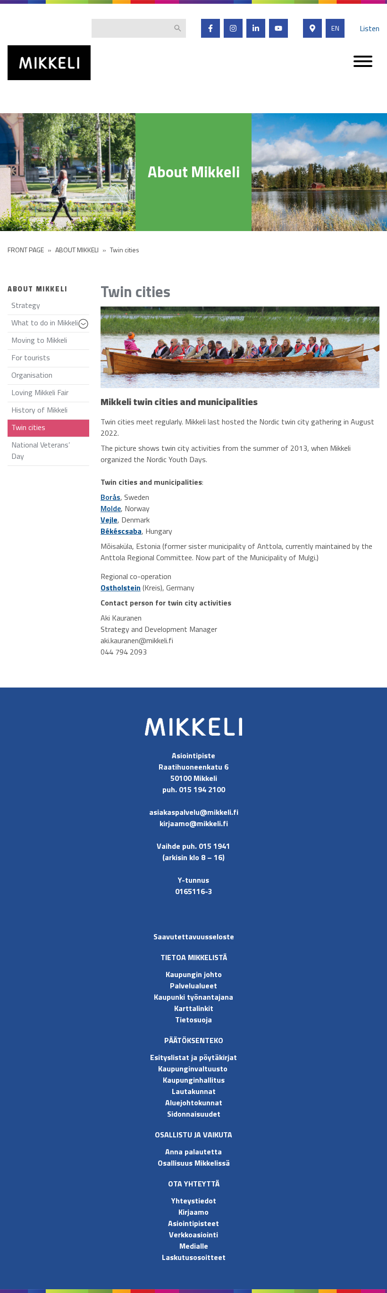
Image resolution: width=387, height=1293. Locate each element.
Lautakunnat (194, 1091)
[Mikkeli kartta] (312, 28)
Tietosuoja (193, 1019)
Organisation (31, 375)
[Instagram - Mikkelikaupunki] (233, 28)
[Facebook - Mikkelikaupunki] (210, 28)
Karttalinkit (193, 1008)
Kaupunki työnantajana (193, 997)
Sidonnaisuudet (193, 1113)
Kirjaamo (193, 1212)
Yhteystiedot (193, 1200)
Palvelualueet (193, 985)
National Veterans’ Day (40, 450)
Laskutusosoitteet (194, 1257)
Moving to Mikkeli (39, 340)
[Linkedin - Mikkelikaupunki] (255, 28)
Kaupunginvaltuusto (193, 1068)
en (335, 28)
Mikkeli (18, 82)
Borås (110, 497)
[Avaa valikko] (362, 66)
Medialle (193, 1246)
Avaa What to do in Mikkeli (84, 328)
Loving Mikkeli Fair (39, 392)
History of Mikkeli (39, 409)
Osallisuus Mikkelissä (194, 1163)
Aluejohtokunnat (193, 1102)
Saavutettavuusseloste (193, 936)
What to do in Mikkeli (50, 324)
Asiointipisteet (193, 1223)
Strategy (25, 305)
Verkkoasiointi (193, 1234)
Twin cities (28, 427)
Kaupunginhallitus (194, 1080)
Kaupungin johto (194, 974)
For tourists (30, 357)
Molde (111, 508)
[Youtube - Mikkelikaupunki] (278, 28)
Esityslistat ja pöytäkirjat (193, 1057)
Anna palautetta (193, 1151)
